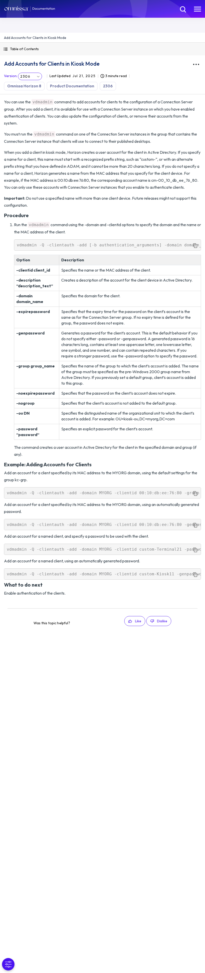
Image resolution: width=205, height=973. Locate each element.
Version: (10, 76)
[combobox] (30, 76)
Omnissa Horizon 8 (24, 86)
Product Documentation (72, 86)
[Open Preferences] (8, 964)
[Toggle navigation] (197, 8)
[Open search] (183, 8)
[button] (102, 49)
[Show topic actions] (196, 64)
